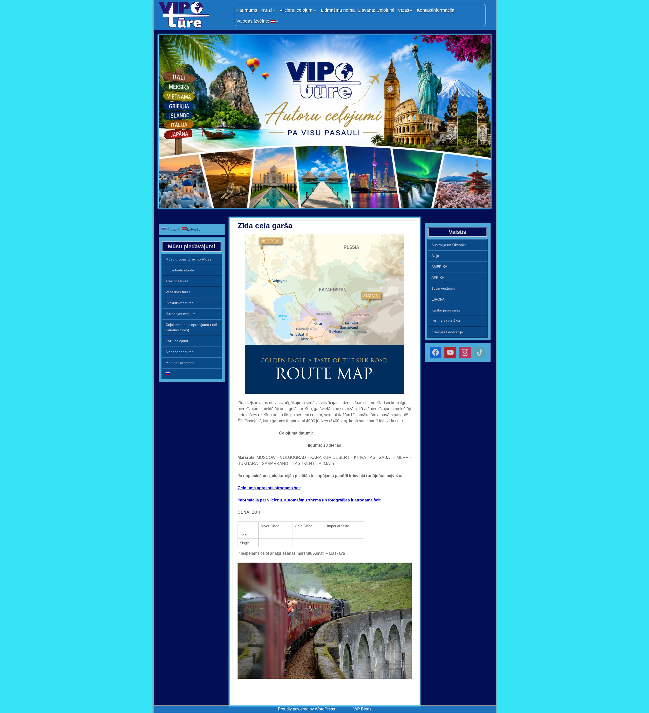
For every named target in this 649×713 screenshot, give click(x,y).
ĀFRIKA (437, 277)
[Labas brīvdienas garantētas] (194, 14)
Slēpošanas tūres (179, 352)
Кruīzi (266, 10)
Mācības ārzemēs (180, 363)
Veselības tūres (178, 292)
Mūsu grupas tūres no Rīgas (188, 259)
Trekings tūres (177, 281)
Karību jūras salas (445, 310)
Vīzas (403, 10)
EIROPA (437, 299)
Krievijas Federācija (447, 332)
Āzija (435, 256)
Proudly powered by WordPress (306, 709)
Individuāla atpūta (180, 270)
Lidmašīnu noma (338, 10)
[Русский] (192, 373)
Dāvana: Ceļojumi (376, 10)
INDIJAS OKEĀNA (445, 321)
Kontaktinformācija (435, 10)
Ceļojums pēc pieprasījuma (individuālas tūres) (192, 327)
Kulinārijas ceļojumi (181, 314)
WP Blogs (362, 709)
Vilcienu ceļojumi (296, 10)
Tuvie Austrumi (443, 288)
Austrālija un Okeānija (448, 245)
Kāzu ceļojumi (177, 341)
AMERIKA (439, 267)
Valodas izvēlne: (253, 21)
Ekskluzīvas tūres (179, 303)
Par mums (246, 10)
